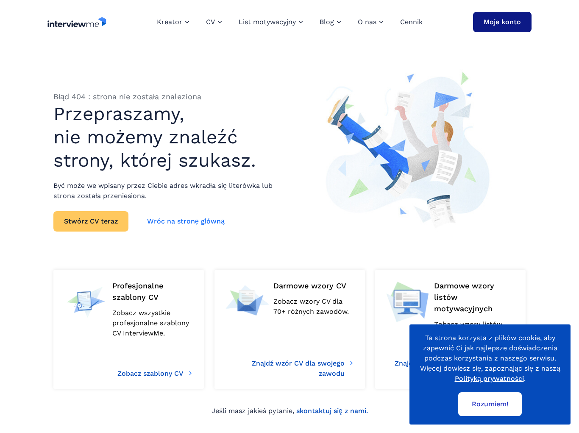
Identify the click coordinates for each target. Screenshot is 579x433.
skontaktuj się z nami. (332, 411)
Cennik (411, 22)
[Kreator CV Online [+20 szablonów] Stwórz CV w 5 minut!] (76, 22)
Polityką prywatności (489, 378)
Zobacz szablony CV (150, 373)
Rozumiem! (490, 404)
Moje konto (502, 22)
